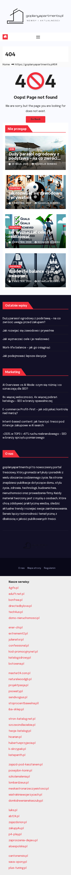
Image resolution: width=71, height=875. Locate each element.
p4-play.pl (15, 834)
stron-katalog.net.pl (22, 719)
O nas (21, 568)
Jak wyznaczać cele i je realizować (31, 234)
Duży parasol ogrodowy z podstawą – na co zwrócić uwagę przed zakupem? (34, 158)
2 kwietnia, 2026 (22, 203)
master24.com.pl (19, 673)
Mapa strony (34, 568)
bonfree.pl (15, 600)
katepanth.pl (17, 755)
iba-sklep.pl (16, 709)
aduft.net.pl (16, 594)
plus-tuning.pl (18, 868)
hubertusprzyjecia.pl (22, 743)
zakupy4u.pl (16, 828)
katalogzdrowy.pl (20, 657)
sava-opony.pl (18, 862)
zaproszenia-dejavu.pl (23, 840)
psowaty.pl (16, 691)
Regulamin (49, 568)
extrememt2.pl (18, 633)
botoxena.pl (16, 663)
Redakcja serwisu (46, 164)
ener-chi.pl (16, 627)
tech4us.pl (16, 612)
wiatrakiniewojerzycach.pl (25, 794)
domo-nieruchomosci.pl (24, 618)
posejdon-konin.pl (20, 770)
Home (6, 64)
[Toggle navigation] (38, 36)
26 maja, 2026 (20, 164)
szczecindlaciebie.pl (22, 725)
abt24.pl (14, 816)
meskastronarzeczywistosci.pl (29, 788)
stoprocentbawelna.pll (24, 703)
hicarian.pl (15, 737)
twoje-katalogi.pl (20, 731)
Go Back (35, 119)
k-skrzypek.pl (17, 749)
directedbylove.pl (20, 606)
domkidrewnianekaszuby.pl (26, 800)
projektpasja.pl (18, 685)
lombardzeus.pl (19, 782)
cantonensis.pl (18, 855)
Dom (12, 149)
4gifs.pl (13, 588)
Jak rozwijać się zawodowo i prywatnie (35, 195)
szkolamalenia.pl (19, 776)
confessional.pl (19, 645)
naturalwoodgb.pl (20, 679)
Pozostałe (15, 188)
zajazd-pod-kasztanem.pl (26, 764)
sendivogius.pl (18, 697)
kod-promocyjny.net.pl (23, 651)
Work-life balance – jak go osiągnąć (34, 273)
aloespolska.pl (18, 846)
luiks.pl (13, 810)
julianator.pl (16, 639)
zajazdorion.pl (18, 822)
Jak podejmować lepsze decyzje (24, 356)
